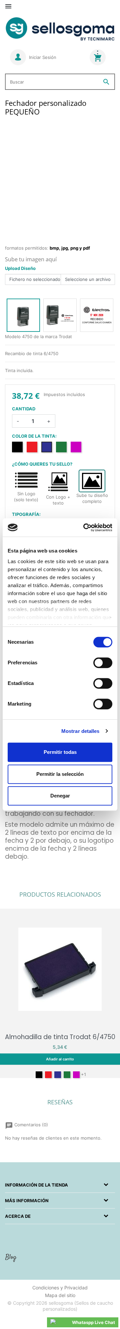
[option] (23, 315)
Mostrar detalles (80, 731)
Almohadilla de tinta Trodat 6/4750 (60, 1036)
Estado (12, 875)
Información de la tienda (36, 1185)
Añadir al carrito (60, 1059)
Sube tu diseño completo (92, 498)
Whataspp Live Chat (93, 1322)
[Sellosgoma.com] (60, 29)
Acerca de (18, 1216)
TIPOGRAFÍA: (26, 514)
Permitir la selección (60, 774)
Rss (11, 1260)
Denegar (60, 795)
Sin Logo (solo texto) (26, 496)
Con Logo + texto (58, 500)
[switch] (102, 662)
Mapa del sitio (60, 1295)
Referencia (16, 866)
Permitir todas (60, 752)
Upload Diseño (20, 268)
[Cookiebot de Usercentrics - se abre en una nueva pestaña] (84, 527)
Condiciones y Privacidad (60, 1287)
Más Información (27, 1200)
